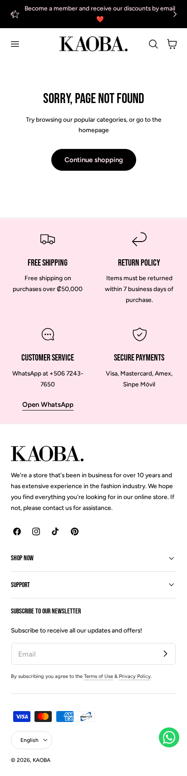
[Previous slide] (12, 14)
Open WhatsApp (48, 404)
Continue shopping (93, 160)
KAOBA (41, 760)
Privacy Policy (135, 676)
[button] (14, 44)
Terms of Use (98, 676)
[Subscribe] (165, 653)
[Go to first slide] (175, 14)
